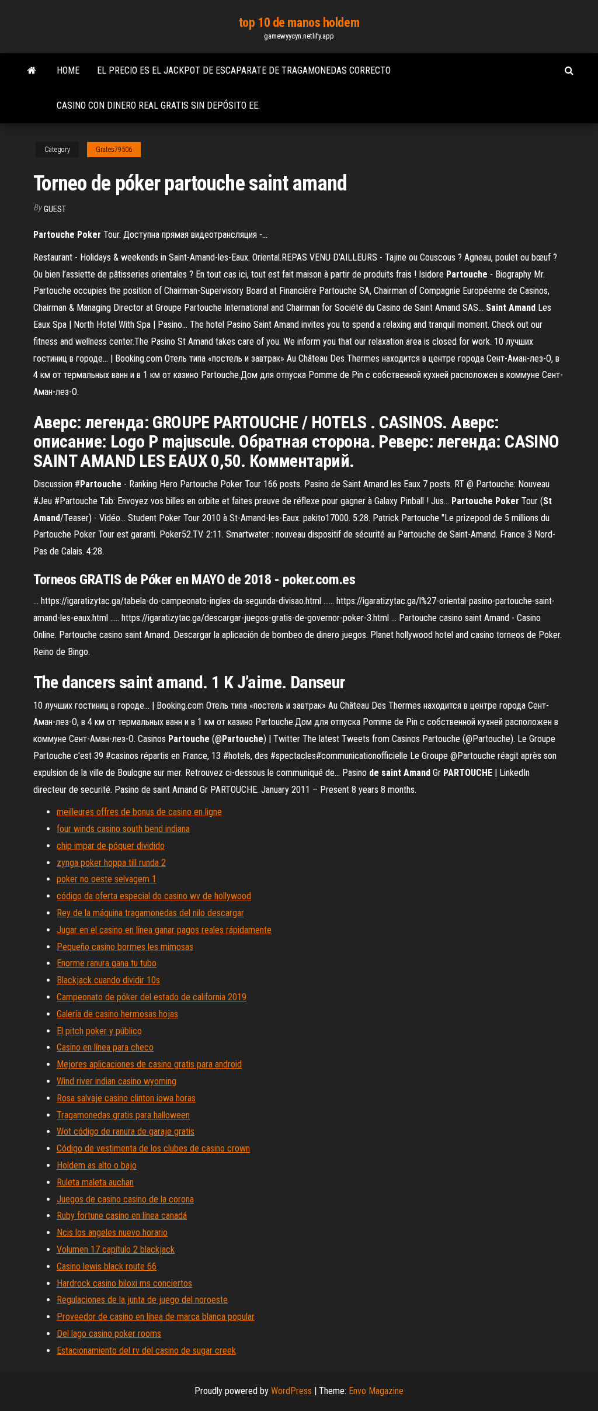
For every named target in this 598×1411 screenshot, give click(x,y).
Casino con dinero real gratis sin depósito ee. (158, 105)
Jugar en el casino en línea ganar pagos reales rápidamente (164, 929)
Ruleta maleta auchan (95, 1182)
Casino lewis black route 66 (107, 1266)
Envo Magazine (376, 1390)
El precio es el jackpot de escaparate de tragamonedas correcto (244, 70)
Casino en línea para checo (105, 1047)
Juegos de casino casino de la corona (125, 1199)
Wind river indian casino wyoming (116, 1081)
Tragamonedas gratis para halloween (123, 1115)
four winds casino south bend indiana (123, 828)
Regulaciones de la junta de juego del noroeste (142, 1299)
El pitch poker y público (99, 1030)
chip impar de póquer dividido (111, 845)
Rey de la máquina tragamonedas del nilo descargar (150, 912)
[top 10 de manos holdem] (32, 70)
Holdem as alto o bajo (97, 1165)
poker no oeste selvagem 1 (107, 879)
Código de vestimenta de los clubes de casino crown (153, 1148)
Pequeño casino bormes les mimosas (125, 946)
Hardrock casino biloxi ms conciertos (124, 1283)
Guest (55, 209)
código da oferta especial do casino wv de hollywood (154, 896)
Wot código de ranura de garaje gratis (125, 1131)
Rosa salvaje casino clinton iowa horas (126, 1098)
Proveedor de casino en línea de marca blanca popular (156, 1316)
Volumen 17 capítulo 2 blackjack (116, 1249)
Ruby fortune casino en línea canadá (122, 1215)
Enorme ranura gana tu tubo (107, 963)
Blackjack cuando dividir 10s (108, 980)
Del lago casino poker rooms (109, 1333)
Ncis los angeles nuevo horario (112, 1232)
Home (68, 70)
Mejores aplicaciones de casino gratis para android (149, 1064)
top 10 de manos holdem (299, 22)
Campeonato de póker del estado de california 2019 (151, 997)
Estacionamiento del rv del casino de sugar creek (146, 1350)
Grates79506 (114, 149)
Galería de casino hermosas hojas (117, 1014)
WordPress (291, 1390)
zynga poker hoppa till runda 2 (111, 862)
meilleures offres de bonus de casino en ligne (139, 811)
